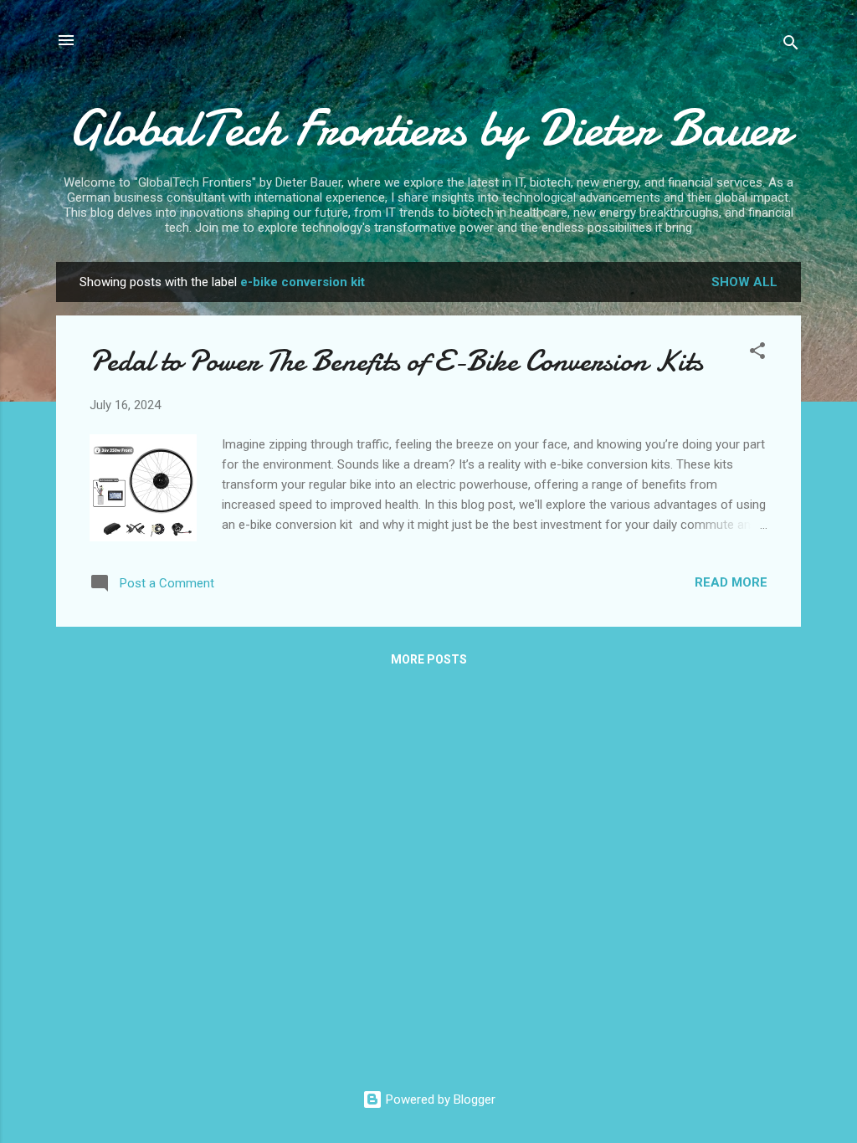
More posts (429, 659)
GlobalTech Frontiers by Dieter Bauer (429, 128)
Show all (744, 282)
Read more (731, 582)
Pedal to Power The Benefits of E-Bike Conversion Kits (396, 361)
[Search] (791, 45)
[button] (757, 353)
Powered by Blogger (438, 1099)
